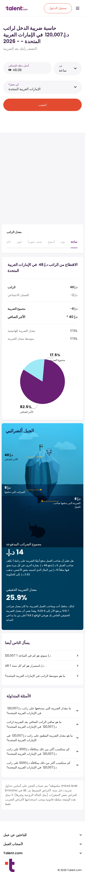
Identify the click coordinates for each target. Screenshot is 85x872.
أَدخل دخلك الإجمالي (18, 65)
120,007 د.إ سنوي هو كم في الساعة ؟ (28, 655)
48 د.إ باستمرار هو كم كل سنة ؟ (24, 666)
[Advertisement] (42, 178)
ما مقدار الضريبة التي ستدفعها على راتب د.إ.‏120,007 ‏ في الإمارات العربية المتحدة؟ (39, 710)
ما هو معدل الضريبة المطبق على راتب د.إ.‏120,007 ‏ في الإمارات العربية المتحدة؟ (40, 737)
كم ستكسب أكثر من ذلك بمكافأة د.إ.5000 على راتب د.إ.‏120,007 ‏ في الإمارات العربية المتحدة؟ (38, 765)
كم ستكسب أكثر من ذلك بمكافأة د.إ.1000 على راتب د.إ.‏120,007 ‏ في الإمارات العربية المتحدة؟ (38, 751)
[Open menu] (77, 8)
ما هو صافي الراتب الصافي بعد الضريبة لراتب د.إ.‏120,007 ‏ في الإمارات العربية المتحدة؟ (34, 724)
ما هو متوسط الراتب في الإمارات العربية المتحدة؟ (35, 676)
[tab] (9, 243)
